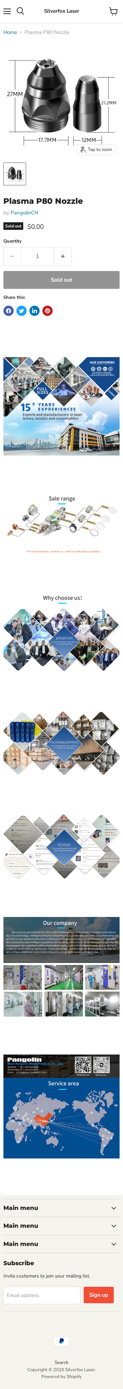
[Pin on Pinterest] (47, 311)
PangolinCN (24, 212)
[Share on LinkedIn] (34, 311)
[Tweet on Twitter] (21, 311)
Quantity (12, 241)
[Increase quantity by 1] (63, 256)
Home (10, 32)
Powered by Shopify (61, 1377)
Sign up (98, 1295)
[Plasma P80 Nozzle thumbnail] (15, 174)
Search (61, 1362)
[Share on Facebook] (8, 311)
